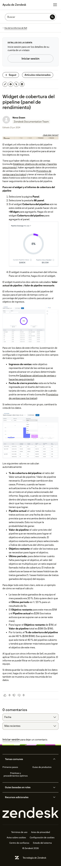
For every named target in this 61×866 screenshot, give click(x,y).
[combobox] (30, 717)
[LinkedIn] (21, 84)
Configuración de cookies (42, 837)
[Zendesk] (30, 812)
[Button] (5, 695)
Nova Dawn (19, 117)
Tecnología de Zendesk (34, 858)
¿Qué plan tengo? (50, 135)
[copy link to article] (5, 84)
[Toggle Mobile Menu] (55, 4)
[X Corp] (16, 84)
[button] (28, 759)
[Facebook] (10, 84)
